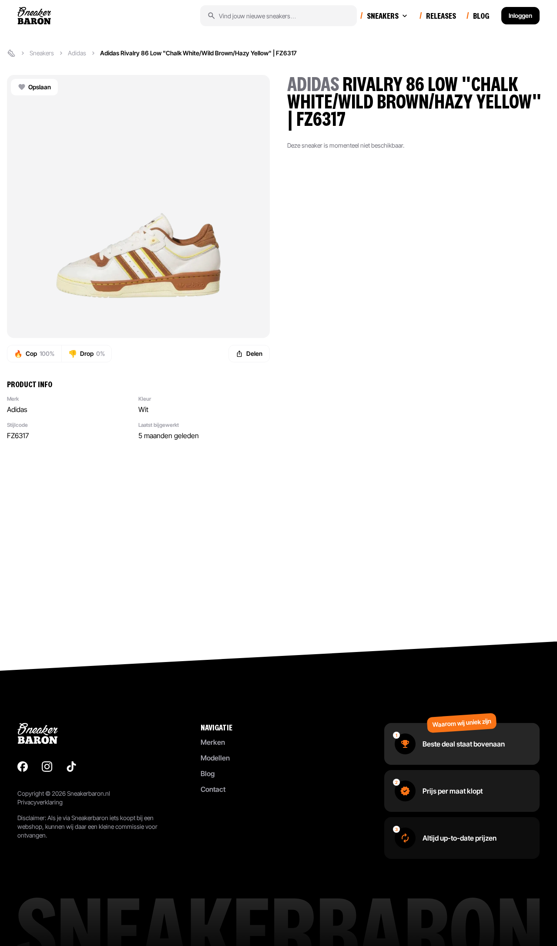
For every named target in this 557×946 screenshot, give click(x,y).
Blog (208, 773)
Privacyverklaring (40, 802)
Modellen (215, 757)
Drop (86, 353)
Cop (34, 353)
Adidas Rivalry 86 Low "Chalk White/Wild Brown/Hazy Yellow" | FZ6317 (198, 53)
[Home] (11, 53)
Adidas (77, 53)
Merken (213, 742)
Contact (213, 789)
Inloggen (520, 15)
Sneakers (42, 53)
